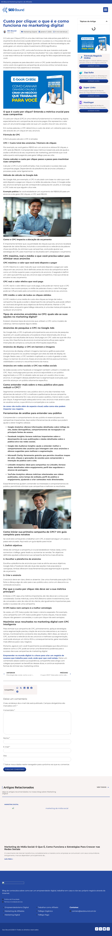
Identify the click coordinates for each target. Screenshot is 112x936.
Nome (6, 738)
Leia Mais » (8, 859)
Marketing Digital (30, 32)
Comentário (9, 710)
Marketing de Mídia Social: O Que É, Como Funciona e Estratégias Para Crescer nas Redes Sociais (52, 848)
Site (5, 756)
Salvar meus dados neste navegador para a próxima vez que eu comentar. (37, 764)
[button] (105, 9)
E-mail (6, 747)
